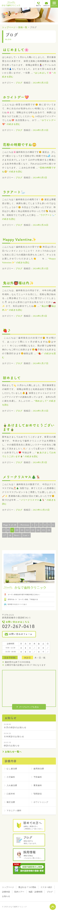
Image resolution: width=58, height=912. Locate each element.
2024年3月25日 (40, 83)
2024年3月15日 (40, 130)
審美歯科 (38, 785)
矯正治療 (11, 802)
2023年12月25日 (41, 510)
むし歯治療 (12, 769)
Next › (17, 535)
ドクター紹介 (46, 887)
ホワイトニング (41, 802)
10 (17, 530)
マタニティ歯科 (14, 810)
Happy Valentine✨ (19, 239)
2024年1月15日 (40, 411)
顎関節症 (38, 794)
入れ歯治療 (12, 785)
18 (10, 535)
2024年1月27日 (40, 363)
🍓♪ (7, 330)
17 (4, 535)
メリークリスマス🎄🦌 (22, 476)
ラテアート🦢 (14, 192)
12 (27, 530)
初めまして (12, 377)
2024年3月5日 (40, 177)
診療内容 (6, 892)
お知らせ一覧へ (13, 751)
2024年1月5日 (40, 462)
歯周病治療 (39, 769)
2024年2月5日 (40, 316)
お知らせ (6, 896)
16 (49, 530)
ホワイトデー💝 (16, 97)
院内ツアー (19, 892)
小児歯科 (11, 777)
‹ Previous (24, 525)
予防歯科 (38, 777)
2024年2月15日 (40, 268)
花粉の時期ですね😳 (20, 144)
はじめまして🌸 (16, 49)
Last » (26, 535)
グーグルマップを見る (29, 707)
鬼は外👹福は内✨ (18, 283)
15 (43, 530)
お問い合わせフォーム (20, 634)
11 (22, 530)
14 (38, 530)
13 (33, 530)
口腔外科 (11, 794)
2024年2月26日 (40, 225)
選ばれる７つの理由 (27, 887)
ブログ (19, 83)
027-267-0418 (18, 626)
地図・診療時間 (35, 892)
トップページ (8, 887)
